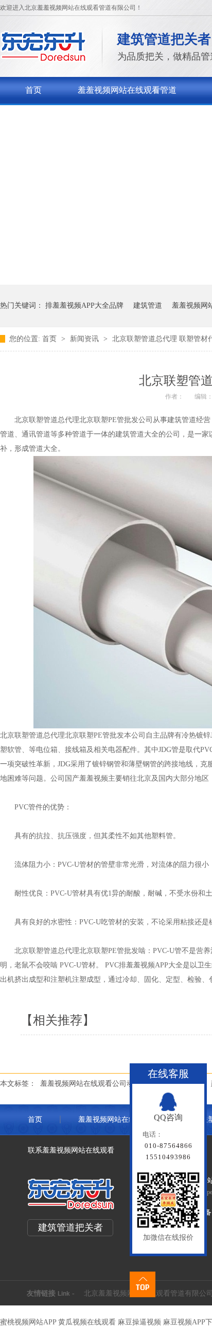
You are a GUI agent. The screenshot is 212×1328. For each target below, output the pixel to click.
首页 (33, 90)
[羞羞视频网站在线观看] (43, 59)
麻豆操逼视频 (139, 1322)
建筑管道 (147, 305)
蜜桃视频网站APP (28, 1322)
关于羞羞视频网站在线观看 (74, 116)
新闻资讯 (85, 339)
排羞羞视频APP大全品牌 (84, 305)
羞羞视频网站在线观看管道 (127, 90)
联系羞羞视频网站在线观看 (71, 1150)
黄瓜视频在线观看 (87, 1322)
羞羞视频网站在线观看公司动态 (90, 1083)
